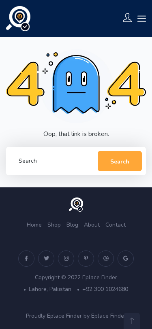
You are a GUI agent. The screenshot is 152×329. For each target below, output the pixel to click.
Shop (54, 225)
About (92, 225)
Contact (115, 225)
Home (34, 225)
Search (119, 162)
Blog (72, 225)
